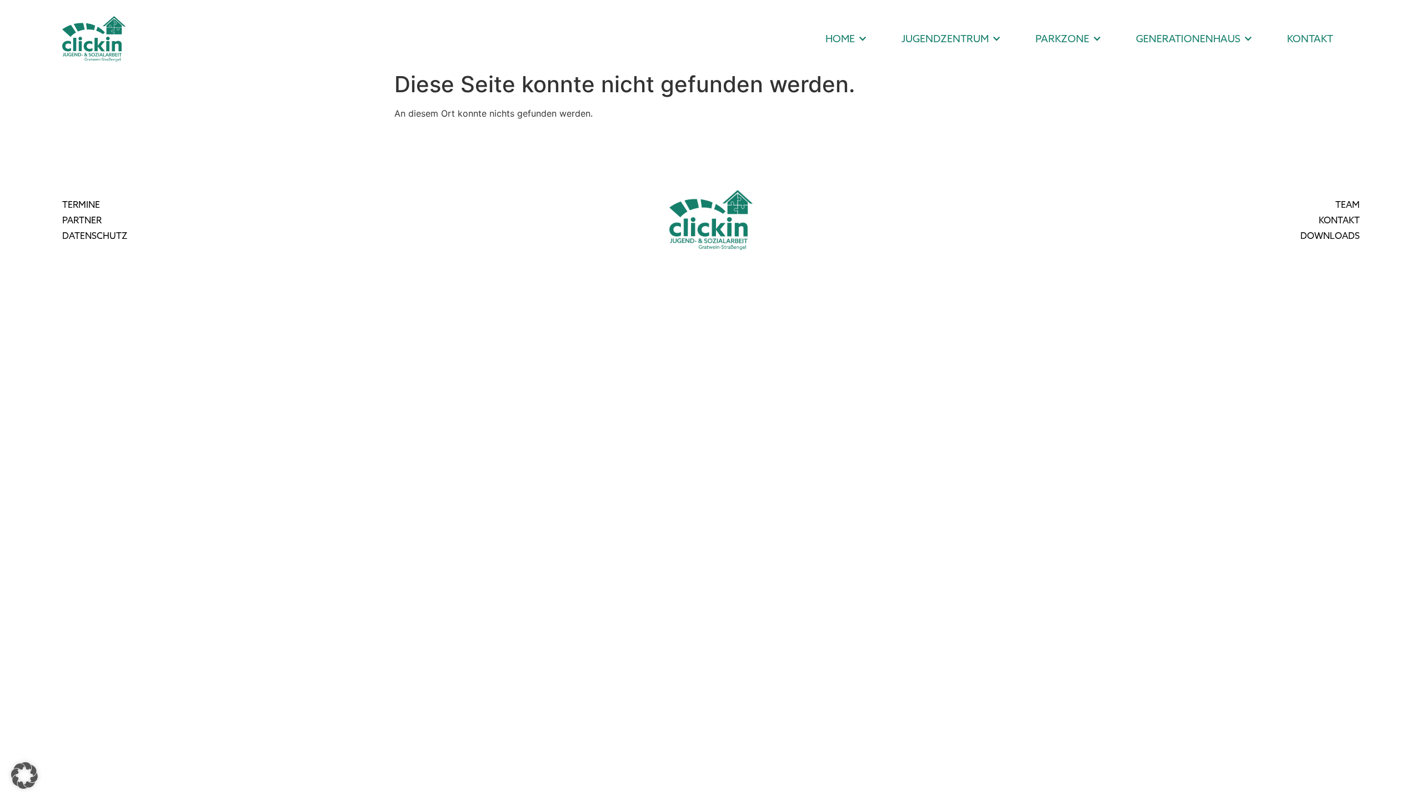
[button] (24, 775)
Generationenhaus (1188, 38)
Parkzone (1062, 38)
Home (840, 38)
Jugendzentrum (945, 38)
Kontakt (1310, 38)
